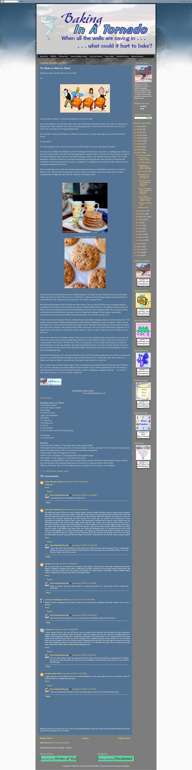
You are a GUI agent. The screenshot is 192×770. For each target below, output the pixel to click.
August (141, 219)
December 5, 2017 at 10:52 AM (64, 564)
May (140, 228)
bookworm (49, 629)
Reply (47, 487)
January (141, 240)
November (142, 211)
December (142, 155)
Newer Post (46, 738)
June (140, 225)
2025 (139, 129)
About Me (44, 56)
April (140, 231)
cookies (60, 471)
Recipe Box (63, 56)
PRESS (53, 56)
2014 (139, 249)
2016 (139, 243)
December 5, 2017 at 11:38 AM (84, 495)
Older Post (124, 738)
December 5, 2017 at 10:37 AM (75, 509)
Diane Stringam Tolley (53, 481)
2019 (139, 147)
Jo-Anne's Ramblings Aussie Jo (57, 599)
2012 (139, 255)
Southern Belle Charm (53, 673)
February (142, 237)
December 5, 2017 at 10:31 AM (75, 481)
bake (48, 471)
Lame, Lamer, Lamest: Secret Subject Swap (144, 198)
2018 (139, 150)
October (141, 214)
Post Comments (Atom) (60, 743)
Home (85, 738)
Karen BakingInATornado (59, 495)
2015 (139, 246)
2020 (140, 144)
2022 (139, 138)
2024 (139, 132)
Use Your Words (96, 56)
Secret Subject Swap (79, 56)
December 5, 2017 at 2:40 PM (82, 599)
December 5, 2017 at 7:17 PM (84, 689)
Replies (50, 491)
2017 (139, 152)
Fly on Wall (109, 56)
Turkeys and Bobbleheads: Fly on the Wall (144, 166)
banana (53, 471)
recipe (66, 471)
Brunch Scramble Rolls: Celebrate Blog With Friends (145, 191)
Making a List (143, 207)
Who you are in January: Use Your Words (144, 176)
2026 (139, 126)
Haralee (48, 564)
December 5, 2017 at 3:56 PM (84, 615)
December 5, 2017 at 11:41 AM (84, 583)
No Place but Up (144, 162)
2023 (139, 135)
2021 (139, 141)
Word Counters (137, 56)
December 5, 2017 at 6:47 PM (74, 673)
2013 (139, 252)
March (141, 234)
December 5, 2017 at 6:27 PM (65, 629)
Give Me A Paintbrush (53, 509)
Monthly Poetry (122, 56)
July (140, 222)
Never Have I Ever (145, 171)
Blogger (126, 766)
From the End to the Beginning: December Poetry (144, 183)
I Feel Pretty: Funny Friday (144, 158)
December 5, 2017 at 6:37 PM (84, 655)
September (142, 217)
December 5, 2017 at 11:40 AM (84, 545)
